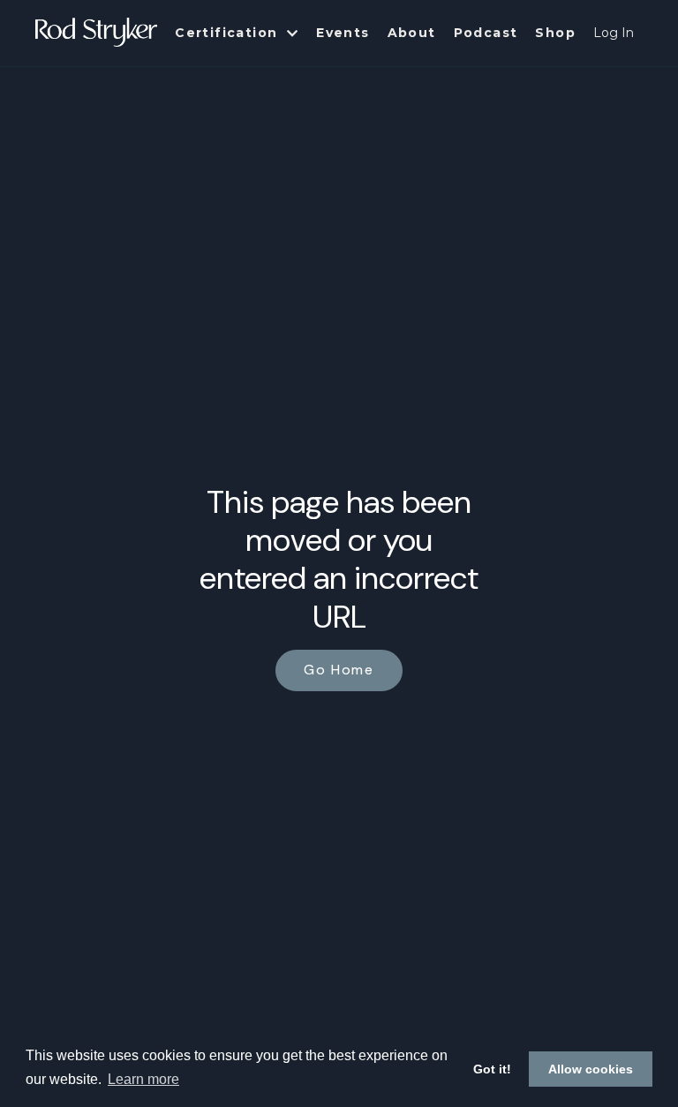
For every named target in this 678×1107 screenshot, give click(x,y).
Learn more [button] (143, 1079)
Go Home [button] (338, 669)
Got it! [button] (492, 1069)
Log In (613, 33)
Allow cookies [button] (590, 1069)
